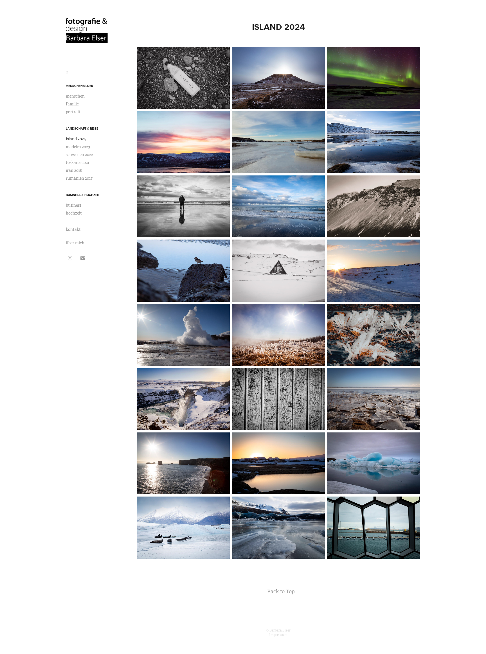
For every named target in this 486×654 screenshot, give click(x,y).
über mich (75, 242)
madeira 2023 (78, 146)
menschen (75, 96)
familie (72, 104)
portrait (73, 111)
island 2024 (76, 138)
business (73, 205)
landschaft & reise (82, 128)
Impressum (278, 635)
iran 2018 (74, 170)
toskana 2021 (77, 162)
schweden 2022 (79, 154)
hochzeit (74, 213)
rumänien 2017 (79, 178)
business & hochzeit (83, 195)
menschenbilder (79, 86)
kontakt (73, 229)
